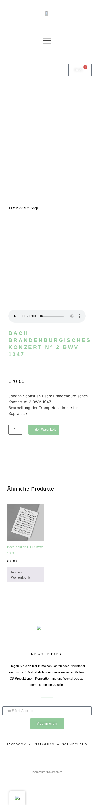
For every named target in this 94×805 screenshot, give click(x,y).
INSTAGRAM (45, 744)
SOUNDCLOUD (74, 744)
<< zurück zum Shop (23, 208)
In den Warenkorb (44, 429)
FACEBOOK (16, 744)
